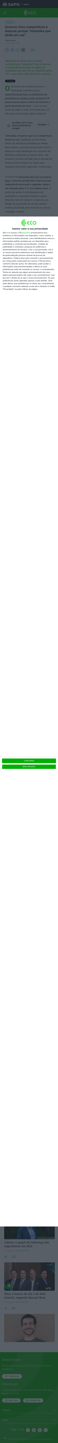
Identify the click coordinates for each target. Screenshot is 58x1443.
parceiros (26, 233)
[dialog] (29, 722)
